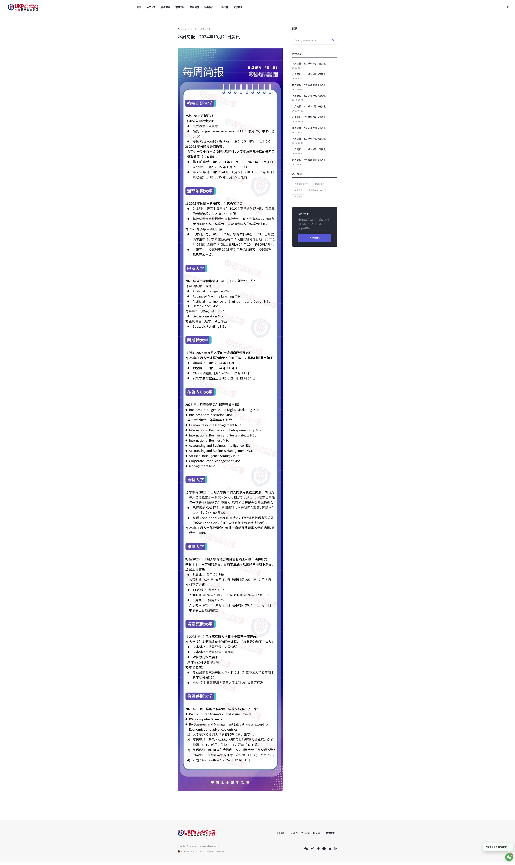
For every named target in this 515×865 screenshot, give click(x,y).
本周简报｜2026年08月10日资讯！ (310, 74)
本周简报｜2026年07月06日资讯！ (310, 127)
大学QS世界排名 (301, 184)
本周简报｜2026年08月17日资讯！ (310, 63)
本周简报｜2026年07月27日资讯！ (310, 95)
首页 (139, 7)
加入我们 (305, 833)
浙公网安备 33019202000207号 (192, 851)
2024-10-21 (186, 29)
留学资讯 (237, 7)
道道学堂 (330, 833)
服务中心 (317, 833)
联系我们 (209, 7)
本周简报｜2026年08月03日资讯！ (310, 85)
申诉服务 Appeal (316, 190)
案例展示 (194, 7)
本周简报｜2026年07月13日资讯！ (310, 117)
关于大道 (151, 7)
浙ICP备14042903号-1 (215, 851)
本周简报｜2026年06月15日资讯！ (310, 160)
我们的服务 (319, 184)
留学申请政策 (204, 29)
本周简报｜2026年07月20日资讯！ (310, 106)
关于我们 (280, 833)
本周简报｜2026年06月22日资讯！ (310, 149)
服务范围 (165, 7)
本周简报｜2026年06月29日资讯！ (310, 138)
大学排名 (223, 7)
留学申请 (298, 196)
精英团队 (180, 7)
